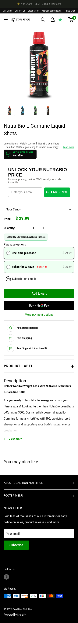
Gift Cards (7, 11)
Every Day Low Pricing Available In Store (26, 236)
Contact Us (20, 11)
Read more (68, 147)
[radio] (8, 253)
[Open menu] (6, 19)
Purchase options (15, 244)
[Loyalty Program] (60, 19)
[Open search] (43, 19)
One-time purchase (24, 253)
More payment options (39, 314)
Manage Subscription (52, 11)
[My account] (53, 19)
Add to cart (39, 293)
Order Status (33, 11)
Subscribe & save (30, 267)
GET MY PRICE (57, 192)
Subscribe (16, 545)
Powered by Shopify (15, 614)
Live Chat (70, 11)
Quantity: (9, 228)
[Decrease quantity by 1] (23, 227)
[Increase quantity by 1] (43, 227)
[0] (70, 19)
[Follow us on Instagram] (6, 577)
